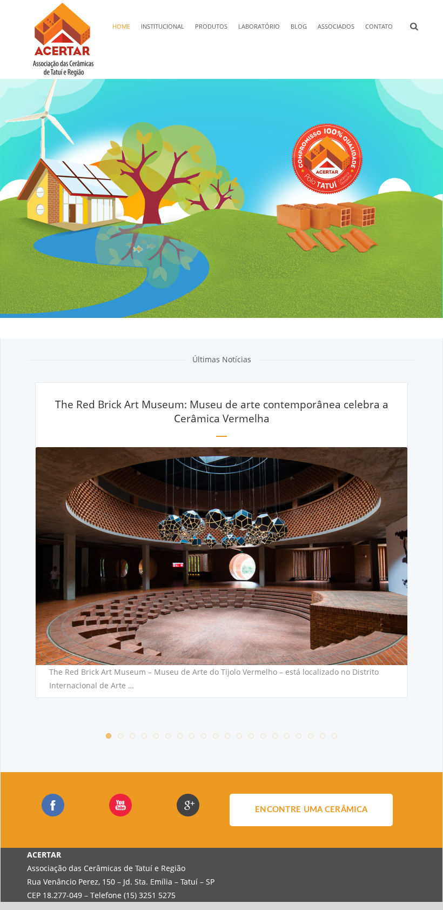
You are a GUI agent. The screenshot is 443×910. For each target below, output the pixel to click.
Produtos (211, 26)
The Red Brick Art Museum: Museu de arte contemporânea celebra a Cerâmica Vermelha (221, 411)
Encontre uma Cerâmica (311, 810)
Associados (336, 26)
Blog (299, 26)
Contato (379, 26)
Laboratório (259, 26)
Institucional (162, 26)
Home (121, 26)
